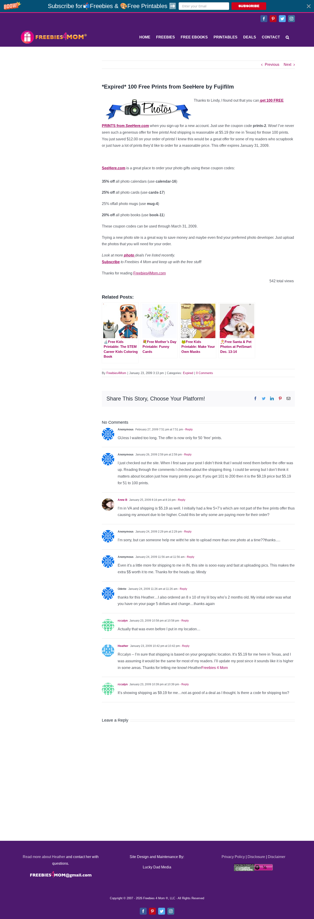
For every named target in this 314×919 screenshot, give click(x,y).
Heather (123, 646)
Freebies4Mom (116, 373)
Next (287, 64)
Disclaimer (276, 857)
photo (129, 255)
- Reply (188, 429)
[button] (157, 6)
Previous (272, 64)
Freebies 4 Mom (214, 668)
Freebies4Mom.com (149, 273)
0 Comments (204, 373)
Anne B (122, 499)
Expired (188, 373)
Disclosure (256, 857)
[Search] (287, 37)
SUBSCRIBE (248, 6)
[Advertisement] (53, 89)
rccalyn (123, 620)
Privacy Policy (233, 857)
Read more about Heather (44, 857)
